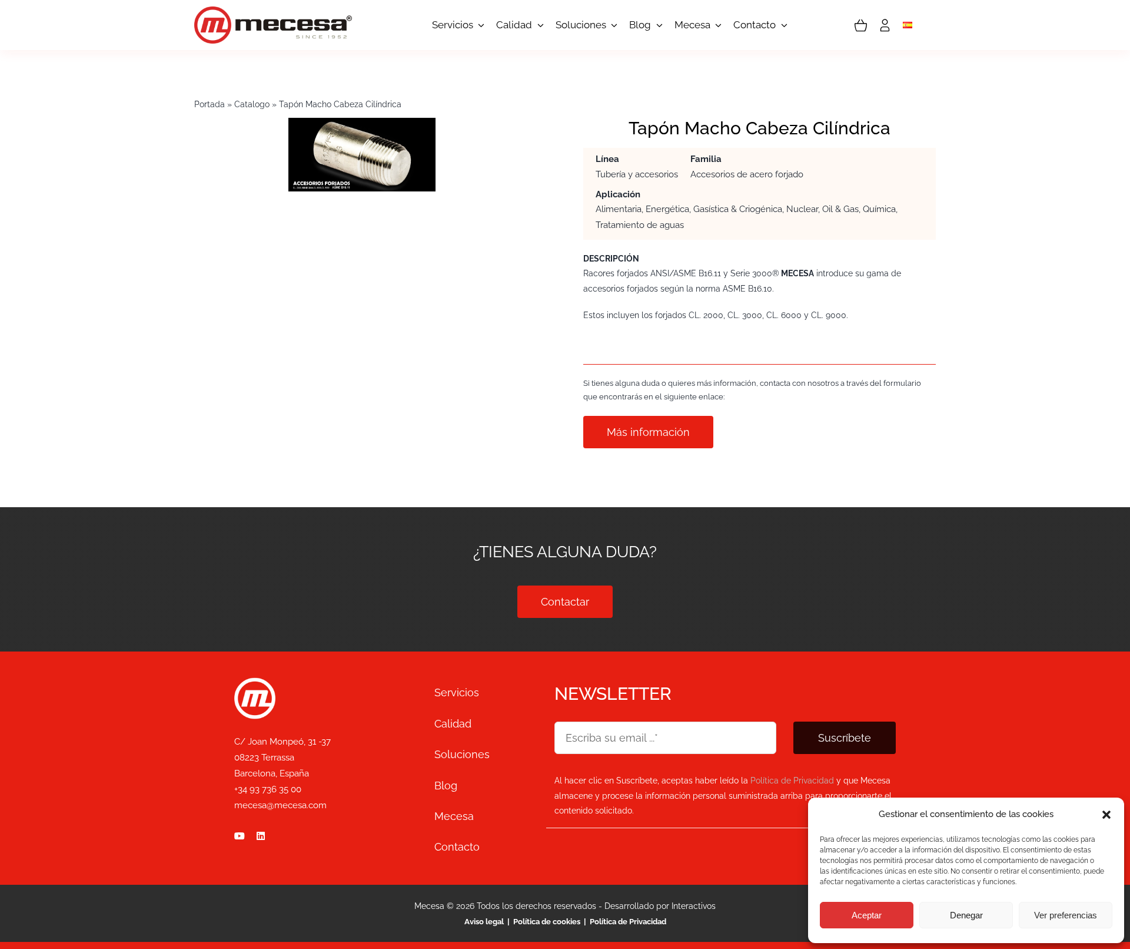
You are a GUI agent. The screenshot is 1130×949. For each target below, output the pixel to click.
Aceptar (867, 915)
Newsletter (613, 693)
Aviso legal (485, 921)
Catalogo (252, 104)
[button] (1106, 815)
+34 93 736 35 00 (267, 789)
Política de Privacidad (628, 921)
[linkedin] (261, 836)
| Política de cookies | (546, 921)
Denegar (966, 915)
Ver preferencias (1065, 915)
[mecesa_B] (254, 682)
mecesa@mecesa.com (280, 805)
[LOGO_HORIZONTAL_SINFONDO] (273, 11)
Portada (209, 104)
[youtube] (239, 836)
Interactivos (694, 906)
